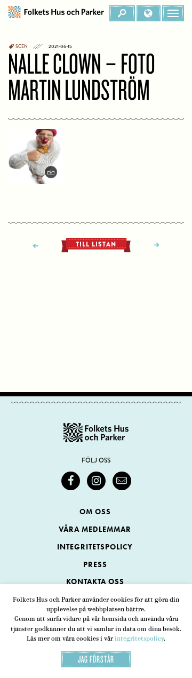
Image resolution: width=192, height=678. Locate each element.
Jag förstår (96, 659)
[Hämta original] (35, 156)
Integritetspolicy (95, 547)
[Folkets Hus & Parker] (56, 13)
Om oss (95, 511)
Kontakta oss (95, 581)
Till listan (96, 244)
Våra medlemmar (95, 529)
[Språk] (149, 13)
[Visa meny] (173, 13)
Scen (21, 46)
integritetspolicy (139, 638)
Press (95, 564)
